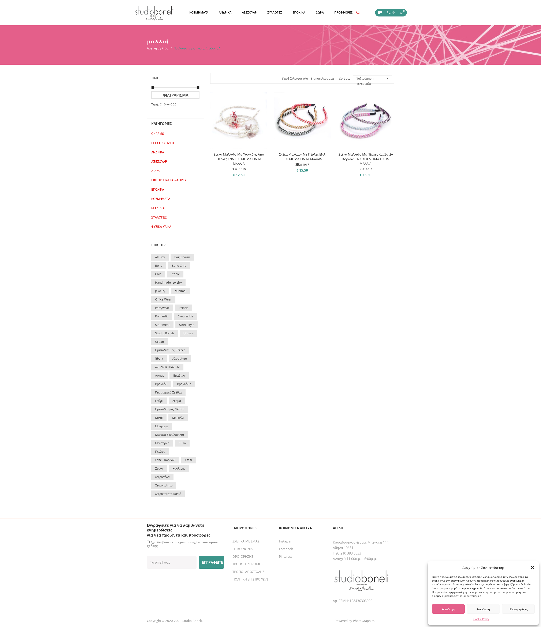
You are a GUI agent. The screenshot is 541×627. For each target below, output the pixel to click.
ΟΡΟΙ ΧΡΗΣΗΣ (242, 556)
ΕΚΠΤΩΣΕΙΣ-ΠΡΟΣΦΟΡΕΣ (168, 180)
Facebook (286, 549)
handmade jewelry (168, 282)
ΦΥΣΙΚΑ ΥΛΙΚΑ (161, 226)
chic (158, 274)
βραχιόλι (161, 384)
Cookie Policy (481, 619)
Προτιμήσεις (518, 609)
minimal (180, 291)
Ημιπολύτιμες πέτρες (170, 350)
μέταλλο (178, 418)
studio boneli (164, 333)
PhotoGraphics (363, 621)
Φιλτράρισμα (175, 95)
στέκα (159, 468)
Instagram (286, 541)
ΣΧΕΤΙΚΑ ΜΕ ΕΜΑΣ (246, 541)
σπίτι (188, 460)
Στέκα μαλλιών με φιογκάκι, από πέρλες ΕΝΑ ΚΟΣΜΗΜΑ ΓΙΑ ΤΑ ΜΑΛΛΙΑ (239, 159)
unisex (188, 333)
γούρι (159, 401)
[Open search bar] (358, 13)
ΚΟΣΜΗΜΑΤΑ (160, 199)
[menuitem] (199, 12)
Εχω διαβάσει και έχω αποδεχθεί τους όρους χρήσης (182, 544)
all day (160, 257)
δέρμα (176, 401)
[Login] (388, 12)
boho (158, 266)
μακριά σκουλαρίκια (169, 435)
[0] (401, 13)
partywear (162, 308)
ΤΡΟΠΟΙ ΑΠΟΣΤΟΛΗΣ (248, 572)
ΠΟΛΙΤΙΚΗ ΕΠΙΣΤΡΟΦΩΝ (250, 579)
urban (159, 342)
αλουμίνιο (179, 359)
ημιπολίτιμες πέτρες (169, 409)
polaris (183, 308)
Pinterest (285, 556)
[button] (532, 568)
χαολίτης (179, 468)
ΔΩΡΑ (155, 171)
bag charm (182, 257)
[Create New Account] (393, 12)
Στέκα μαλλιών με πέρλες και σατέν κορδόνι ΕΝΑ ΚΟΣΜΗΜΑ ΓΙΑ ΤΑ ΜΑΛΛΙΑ (366, 159)
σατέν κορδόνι (165, 460)
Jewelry (160, 291)
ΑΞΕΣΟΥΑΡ (159, 161)
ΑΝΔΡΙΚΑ (157, 152)
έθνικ (159, 359)
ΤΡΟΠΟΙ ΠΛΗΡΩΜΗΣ (247, 564)
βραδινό (179, 375)
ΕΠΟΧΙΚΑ (157, 189)
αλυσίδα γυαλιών (167, 367)
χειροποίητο (163, 485)
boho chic (179, 266)
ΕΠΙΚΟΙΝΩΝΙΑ (242, 549)
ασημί (159, 375)
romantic (161, 316)
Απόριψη (483, 609)
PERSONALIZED (162, 143)
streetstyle (186, 325)
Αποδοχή (448, 609)
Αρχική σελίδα (158, 48)
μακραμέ (161, 426)
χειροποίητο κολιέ (168, 494)
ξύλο (182, 443)
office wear (163, 299)
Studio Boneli (192, 621)
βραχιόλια (184, 384)
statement (162, 325)
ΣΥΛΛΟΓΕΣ (159, 217)
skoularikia (185, 316)
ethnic (175, 274)
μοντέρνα (162, 443)
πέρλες (160, 451)
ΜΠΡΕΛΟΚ (158, 208)
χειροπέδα (162, 477)
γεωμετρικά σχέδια (168, 392)
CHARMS (157, 133)
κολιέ (159, 418)
